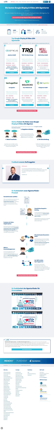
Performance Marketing (8, 402)
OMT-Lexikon (18, 394)
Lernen (20, 1)
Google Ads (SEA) (6, 387)
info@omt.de (42, 375)
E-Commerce (6, 382)
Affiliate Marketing (7, 372)
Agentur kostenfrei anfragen (42, 24)
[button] (2, 428)
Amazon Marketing (7, 373)
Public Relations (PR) (7, 407)
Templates (17, 391)
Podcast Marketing (7, 405)
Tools (31, 1)
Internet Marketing (7, 394)
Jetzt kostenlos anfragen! (27, 349)
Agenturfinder (35, 1)
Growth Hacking (6, 390)
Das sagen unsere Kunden (34, 24)
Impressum (30, 375)
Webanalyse (6, 416)
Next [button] (48, 168)
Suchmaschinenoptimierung (8, 412)
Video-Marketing (6, 415)
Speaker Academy (19, 380)
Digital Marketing (7, 379)
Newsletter (18, 395)
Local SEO (5, 398)
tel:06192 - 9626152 (43, 374)
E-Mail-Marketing (7, 383)
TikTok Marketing (7, 413)
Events (17, 1)
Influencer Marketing (7, 393)
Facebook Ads (6, 384)
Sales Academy (18, 382)
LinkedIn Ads (6, 397)
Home (10, 43)
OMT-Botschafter (19, 379)
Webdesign (6, 418)
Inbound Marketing (7, 391)
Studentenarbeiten (19, 390)
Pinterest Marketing (7, 404)
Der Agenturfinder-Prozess (25, 24)
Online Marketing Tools (16, 43)
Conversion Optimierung (8, 377)
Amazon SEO (6, 375)
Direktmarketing (6, 380)
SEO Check (17, 383)
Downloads (24, 1)
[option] (26, 173)
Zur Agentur (12, 72)
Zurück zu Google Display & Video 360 (42, 43)
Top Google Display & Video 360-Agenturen (13, 24)
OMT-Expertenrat (19, 375)
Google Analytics (6, 386)
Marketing (5, 400)
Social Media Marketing (8, 408)
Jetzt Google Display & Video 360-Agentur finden (27, 110)
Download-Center (19, 386)
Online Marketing (7, 401)
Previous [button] (2, 168)
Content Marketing (7, 376)
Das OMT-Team (18, 372)
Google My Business (7, 389)
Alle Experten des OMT (20, 377)
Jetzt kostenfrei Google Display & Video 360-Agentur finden (27, 17)
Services (28, 1)
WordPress (5, 419)
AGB (28, 372)
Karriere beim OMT (19, 373)
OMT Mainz (13, 1)
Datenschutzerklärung (32, 373)
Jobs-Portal (17, 384)
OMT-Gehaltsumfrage (19, 376)
